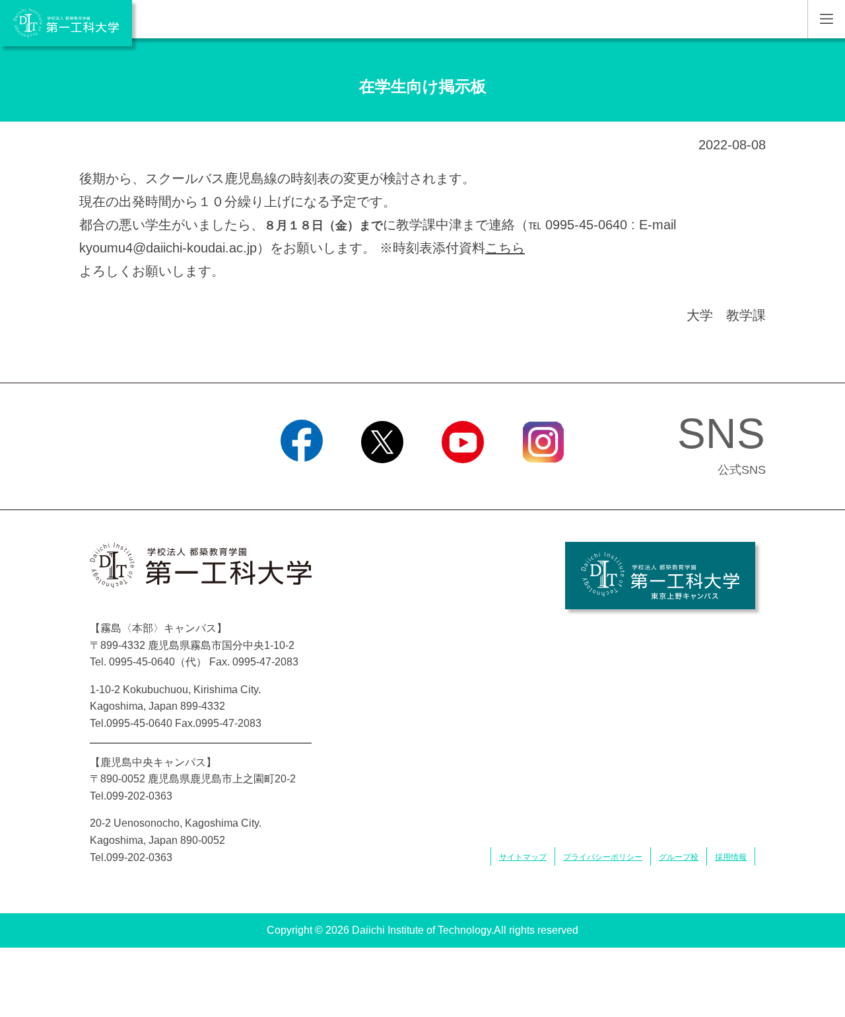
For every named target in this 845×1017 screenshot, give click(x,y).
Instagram (543, 479)
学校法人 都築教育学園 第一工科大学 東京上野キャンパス (660, 575)
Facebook (302, 479)
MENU (826, 19)
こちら (505, 248)
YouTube (462, 479)
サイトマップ (523, 857)
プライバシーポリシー (602, 857)
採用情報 (731, 857)
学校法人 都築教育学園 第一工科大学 (66, 23)
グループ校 (678, 857)
